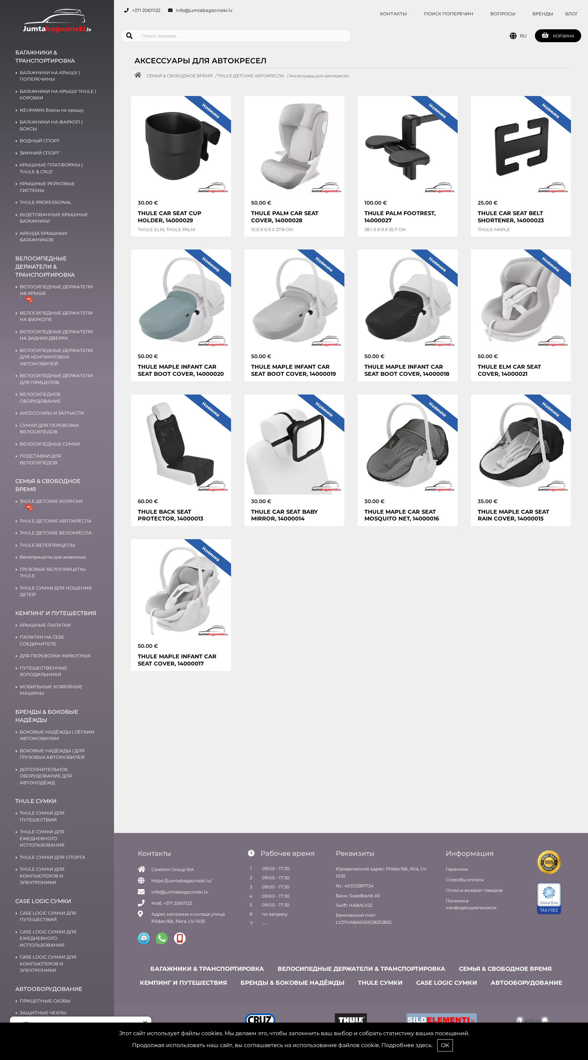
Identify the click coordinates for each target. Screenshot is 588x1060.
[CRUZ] (260, 1021)
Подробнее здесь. (406, 1045)
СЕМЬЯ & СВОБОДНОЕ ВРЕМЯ (179, 75)
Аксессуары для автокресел (319, 75)
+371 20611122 (146, 10)
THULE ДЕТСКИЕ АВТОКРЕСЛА (251, 75)
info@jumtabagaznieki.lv (204, 10)
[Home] (139, 75)
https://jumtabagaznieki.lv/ (181, 880)
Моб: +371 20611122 (171, 903)
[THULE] (351, 1021)
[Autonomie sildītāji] (441, 1021)
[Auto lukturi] (532, 1021)
